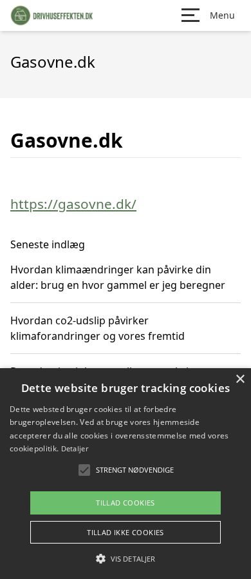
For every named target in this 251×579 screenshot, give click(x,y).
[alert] (125, 473)
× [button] (240, 379)
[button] (125, 558)
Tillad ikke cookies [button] (125, 532)
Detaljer (74, 448)
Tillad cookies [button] (125, 502)
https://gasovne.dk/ (73, 204)
